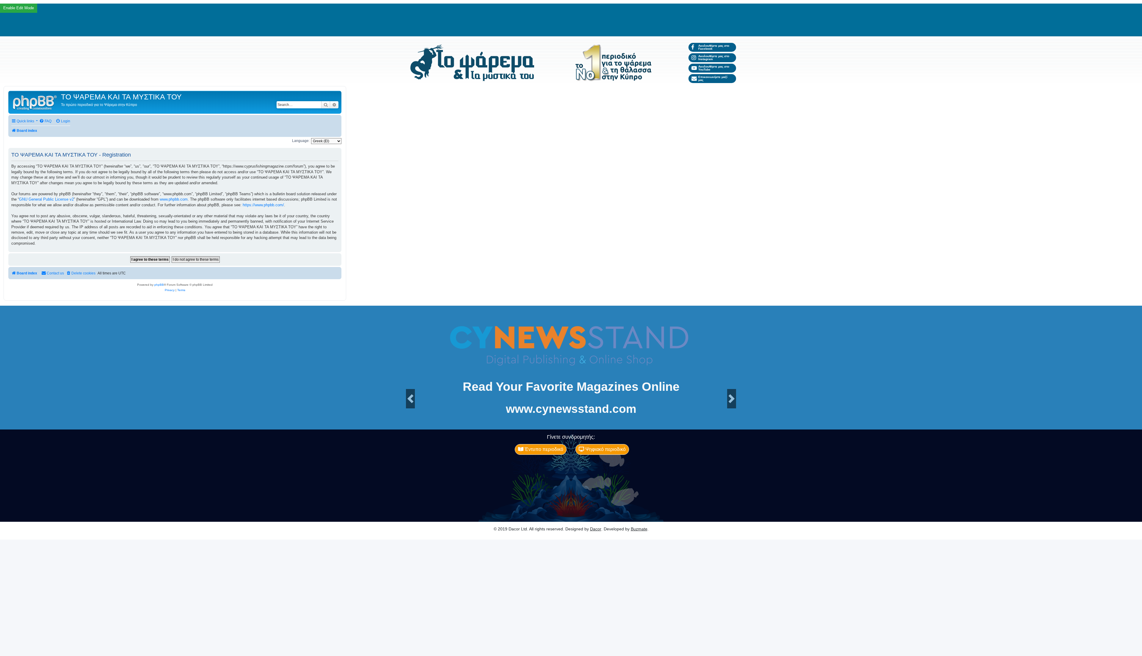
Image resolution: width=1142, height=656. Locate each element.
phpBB (159, 284)
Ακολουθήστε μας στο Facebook (713, 47)
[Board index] (35, 102)
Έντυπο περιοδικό (543, 449)
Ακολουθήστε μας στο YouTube (713, 68)
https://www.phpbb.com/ (263, 205)
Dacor (595, 529)
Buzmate (639, 529)
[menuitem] (45, 121)
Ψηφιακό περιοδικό (605, 449)
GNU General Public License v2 (46, 199)
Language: (301, 141)
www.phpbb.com (174, 199)
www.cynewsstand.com (571, 409)
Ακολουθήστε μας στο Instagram (713, 57)
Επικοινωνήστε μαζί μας (712, 78)
